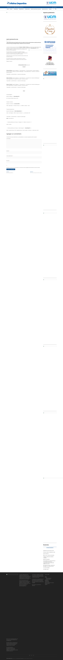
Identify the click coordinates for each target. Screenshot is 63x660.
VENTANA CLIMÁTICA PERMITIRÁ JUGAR (49, 552)
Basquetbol (16, 9)
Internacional (27, 9)
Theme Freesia (18, 658)
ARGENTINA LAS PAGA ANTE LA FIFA (48, 550)
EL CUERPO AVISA (45, 569)
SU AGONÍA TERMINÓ (46, 567)
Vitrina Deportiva (9, 658)
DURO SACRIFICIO (46, 553)
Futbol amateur (48, 579)
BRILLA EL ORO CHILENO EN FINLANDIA (48, 555)
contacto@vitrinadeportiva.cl (19, 7)
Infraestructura (45, 9)
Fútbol (11, 9)
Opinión (50, 9)
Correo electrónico (9, 155)
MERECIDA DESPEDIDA (46, 559)
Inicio (8, 9)
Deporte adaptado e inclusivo (36, 9)
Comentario (8, 138)
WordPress (21, 658)
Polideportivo (21, 9)
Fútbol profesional (48, 578)
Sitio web (7, 160)
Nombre (7, 150)
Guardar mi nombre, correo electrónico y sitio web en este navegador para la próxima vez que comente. (23, 167)
